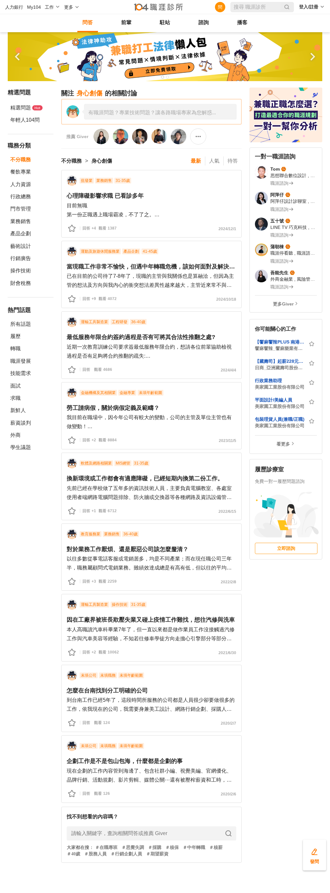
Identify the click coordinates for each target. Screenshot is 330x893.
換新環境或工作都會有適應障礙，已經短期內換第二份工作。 (145, 478)
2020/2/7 (228, 723)
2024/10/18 (226, 299)
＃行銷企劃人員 (126, 853)
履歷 (15, 336)
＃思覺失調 (132, 847)
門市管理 (20, 209)
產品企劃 (20, 233)
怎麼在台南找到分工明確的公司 (107, 690)
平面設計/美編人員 (273, 399)
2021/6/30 (227, 653)
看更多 (283, 443)
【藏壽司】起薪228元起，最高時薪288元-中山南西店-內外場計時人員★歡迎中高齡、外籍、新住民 (280, 361)
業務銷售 (20, 221)
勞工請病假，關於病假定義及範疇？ (113, 408)
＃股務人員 (95, 853)
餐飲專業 (20, 171)
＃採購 (154, 847)
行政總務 (20, 196)
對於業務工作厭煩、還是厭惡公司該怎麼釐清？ (128, 549)
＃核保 (172, 847)
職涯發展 (20, 361)
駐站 (165, 22)
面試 (15, 386)
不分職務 (20, 159)
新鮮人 (18, 410)
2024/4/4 (228, 370)
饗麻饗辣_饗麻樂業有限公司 (280, 348)
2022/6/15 (227, 511)
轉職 (15, 348)
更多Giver (283, 303)
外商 (15, 435)
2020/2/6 (228, 794)
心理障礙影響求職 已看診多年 (105, 196)
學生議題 (20, 447)
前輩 (126, 22)
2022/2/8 (228, 582)
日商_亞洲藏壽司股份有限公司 (280, 367)
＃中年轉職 (194, 847)
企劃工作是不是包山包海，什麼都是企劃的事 (125, 761)
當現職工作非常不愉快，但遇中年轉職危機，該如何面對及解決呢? (151, 266)
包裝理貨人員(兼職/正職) (280, 419)
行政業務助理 (268, 380)
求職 (15, 398)
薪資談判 (20, 423)
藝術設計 (20, 246)
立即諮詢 (286, 548)
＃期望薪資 (157, 853)
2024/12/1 (227, 229)
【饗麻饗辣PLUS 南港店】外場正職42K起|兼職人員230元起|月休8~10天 (280, 341)
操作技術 (20, 270)
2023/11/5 (227, 440)
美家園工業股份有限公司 (280, 387)
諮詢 (204, 22)
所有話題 (20, 324)
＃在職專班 (106, 847)
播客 (242, 22)
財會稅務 (20, 283)
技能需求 (20, 373)
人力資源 (20, 184)
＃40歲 (73, 853)
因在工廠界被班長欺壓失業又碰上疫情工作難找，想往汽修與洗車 (151, 619)
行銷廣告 (20, 258)
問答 (87, 22)
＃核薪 (216, 847)
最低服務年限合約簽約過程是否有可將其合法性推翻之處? (141, 337)
